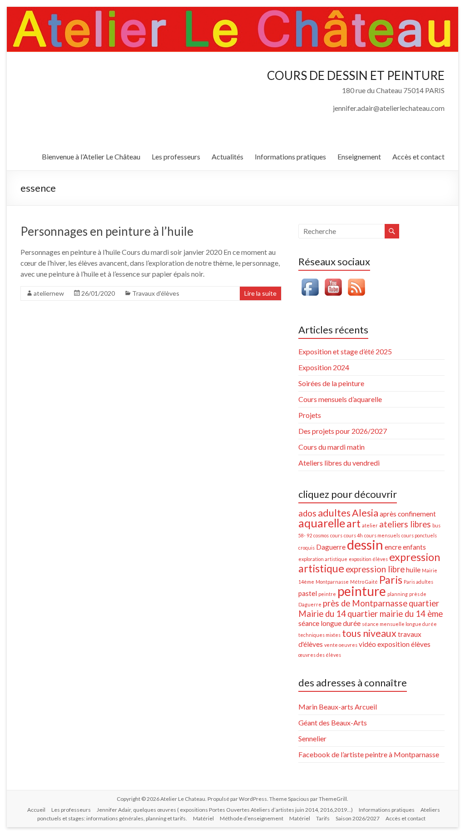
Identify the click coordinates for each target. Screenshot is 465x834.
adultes (334, 513)
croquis (306, 548)
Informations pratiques (290, 156)
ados (307, 513)
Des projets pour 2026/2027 (342, 431)
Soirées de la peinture (331, 383)
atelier (370, 525)
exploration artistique (322, 559)
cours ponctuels (419, 535)
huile (413, 570)
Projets (309, 415)
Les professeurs (176, 156)
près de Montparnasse (365, 603)
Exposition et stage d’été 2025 (345, 351)
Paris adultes (418, 582)
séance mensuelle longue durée (399, 624)
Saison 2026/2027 (358, 818)
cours (336, 535)
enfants (414, 547)
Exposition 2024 (323, 367)
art (353, 523)
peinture (361, 591)
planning (397, 594)
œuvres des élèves (319, 655)
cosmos (321, 535)
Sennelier (312, 738)
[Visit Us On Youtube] (333, 280)
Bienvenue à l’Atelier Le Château (91, 156)
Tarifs (323, 818)
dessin (365, 544)
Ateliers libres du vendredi (339, 462)
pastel (307, 593)
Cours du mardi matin (331, 446)
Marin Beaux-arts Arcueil (337, 706)
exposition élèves (368, 559)
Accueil (36, 809)
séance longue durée (329, 623)
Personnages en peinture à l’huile (106, 231)
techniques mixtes (319, 635)
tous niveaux (369, 633)
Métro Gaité (364, 582)
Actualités (227, 156)
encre (393, 547)
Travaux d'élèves (155, 293)
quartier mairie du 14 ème (395, 614)
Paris (390, 579)
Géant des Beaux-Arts (332, 722)
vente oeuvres (340, 645)
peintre (327, 594)
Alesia (365, 513)
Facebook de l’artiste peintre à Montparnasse (368, 754)
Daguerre (331, 547)
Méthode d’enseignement (251, 818)
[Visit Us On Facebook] (310, 280)
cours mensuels (382, 535)
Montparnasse (332, 582)
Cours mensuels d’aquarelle (340, 399)
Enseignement (359, 156)
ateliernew (49, 293)
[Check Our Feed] (356, 280)
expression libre (375, 569)
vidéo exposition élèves (394, 644)
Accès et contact (418, 156)
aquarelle (321, 523)
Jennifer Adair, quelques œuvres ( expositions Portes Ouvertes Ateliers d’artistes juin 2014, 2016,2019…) (225, 809)
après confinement (408, 514)
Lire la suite (260, 293)
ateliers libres (405, 524)
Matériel (203, 818)
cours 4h (353, 535)
